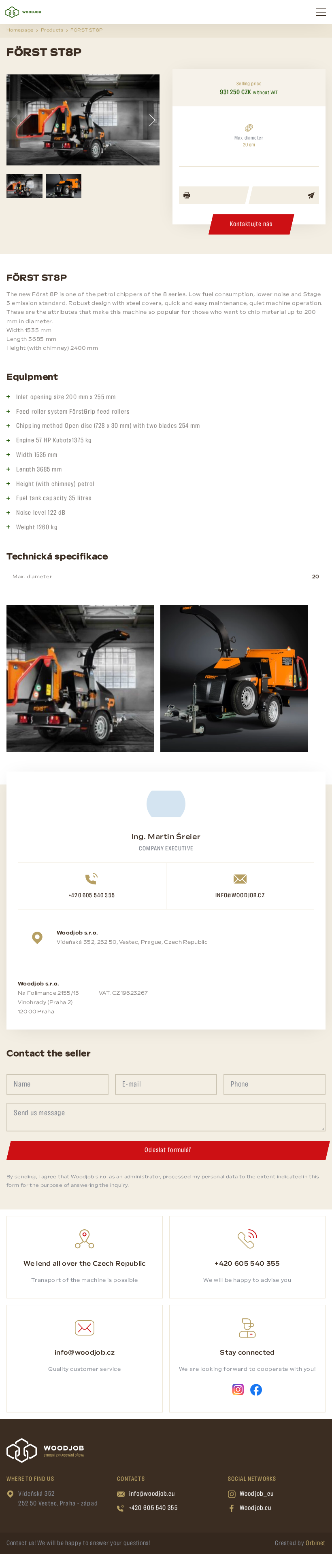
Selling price (249, 84)
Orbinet (316, 1543)
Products (52, 30)
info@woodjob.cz (240, 895)
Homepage (20, 30)
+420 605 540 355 (92, 895)
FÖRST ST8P (86, 30)
